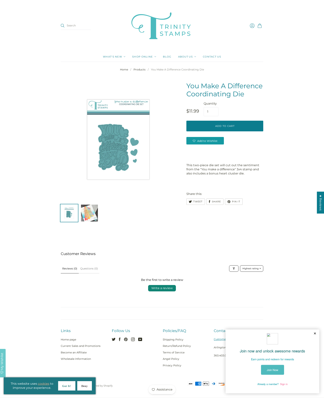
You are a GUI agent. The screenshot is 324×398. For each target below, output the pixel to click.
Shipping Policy (173, 339)
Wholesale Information (76, 359)
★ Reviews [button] (320, 203)
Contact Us (212, 56)
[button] (205, 140)
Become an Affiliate (74, 352)
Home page (68, 339)
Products (140, 69)
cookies (43, 383)
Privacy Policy (172, 365)
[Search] (62, 26)
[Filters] (233, 268)
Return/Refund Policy (177, 346)
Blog (167, 56)
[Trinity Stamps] (162, 26)
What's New (112, 56)
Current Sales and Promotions (80, 346)
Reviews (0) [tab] (69, 268)
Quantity (210, 103)
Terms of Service (173, 352)
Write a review (162, 288)
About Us (185, 56)
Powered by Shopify (100, 385)
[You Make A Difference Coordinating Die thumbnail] (69, 213)
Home (124, 69)
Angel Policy (171, 359)
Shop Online (142, 56)
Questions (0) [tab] (89, 268)
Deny (84, 386)
